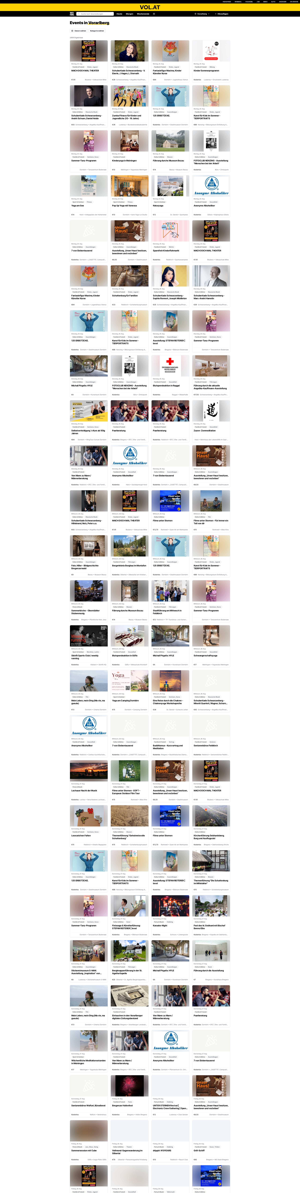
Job (258, 2)
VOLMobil (249, 2)
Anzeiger (282, 2)
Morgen (129, 14)
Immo (265, 2)
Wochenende (143, 14)
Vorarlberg (202, 14)
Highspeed (227, 2)
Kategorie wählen (97, 31)
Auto (273, 2)
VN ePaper (294, 2)
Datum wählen (80, 31)
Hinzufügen (223, 14)
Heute (119, 14)
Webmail (238, 2)
